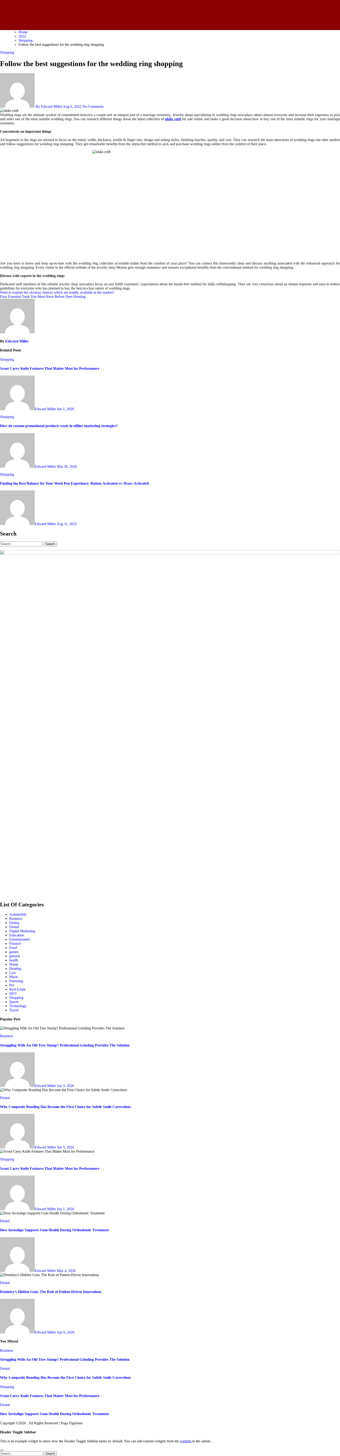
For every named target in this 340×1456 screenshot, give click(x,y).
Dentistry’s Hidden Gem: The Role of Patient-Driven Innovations (51, 1292)
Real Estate (17, 989)
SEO (12, 993)
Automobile (18, 914)
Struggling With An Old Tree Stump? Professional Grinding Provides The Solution (65, 1045)
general (14, 956)
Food (13, 948)
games (14, 952)
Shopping (7, 52)
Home (13, 964)
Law (12, 973)
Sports (14, 1002)
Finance (15, 943)
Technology (18, 1006)
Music (13, 977)
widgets (186, 1441)
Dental (14, 927)
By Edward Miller (49, 106)
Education (16, 935)
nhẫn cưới (173, 119)
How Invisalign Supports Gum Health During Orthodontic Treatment (54, 1230)
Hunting (15, 968)
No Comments (93, 106)
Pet (11, 985)
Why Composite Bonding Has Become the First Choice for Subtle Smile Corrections (65, 1107)
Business (15, 918)
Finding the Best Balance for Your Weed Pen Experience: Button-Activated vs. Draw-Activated (74, 483)
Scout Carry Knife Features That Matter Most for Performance (49, 368)
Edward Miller (17, 341)
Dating (14, 923)
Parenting (16, 981)
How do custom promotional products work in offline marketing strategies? (58, 426)
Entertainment (19, 939)
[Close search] (2, 1450)
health (13, 960)
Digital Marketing (22, 931)
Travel (14, 1010)
